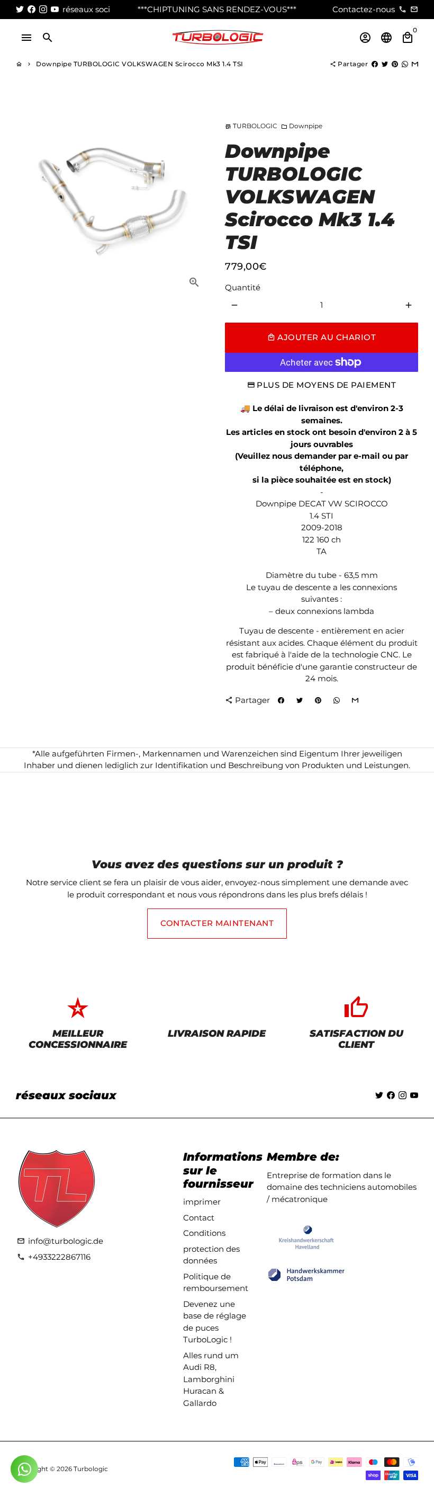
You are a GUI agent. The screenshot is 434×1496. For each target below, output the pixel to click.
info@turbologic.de (60, 1241)
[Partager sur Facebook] (375, 64)
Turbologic (91, 1469)
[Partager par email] (415, 64)
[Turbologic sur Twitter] (20, 9)
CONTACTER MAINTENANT (217, 923)
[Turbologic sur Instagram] (43, 9)
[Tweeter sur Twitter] (385, 64)
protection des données (211, 1255)
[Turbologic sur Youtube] (55, 9)
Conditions (204, 1233)
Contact (198, 1218)
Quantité (242, 287)
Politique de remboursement (215, 1282)
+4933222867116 (54, 1257)
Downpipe (301, 126)
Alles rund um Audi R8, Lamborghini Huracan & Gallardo (211, 1379)
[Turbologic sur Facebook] (31, 9)
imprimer (202, 1202)
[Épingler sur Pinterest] (395, 64)
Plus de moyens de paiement (326, 385)
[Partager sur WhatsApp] (405, 64)
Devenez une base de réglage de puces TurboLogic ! (214, 1322)
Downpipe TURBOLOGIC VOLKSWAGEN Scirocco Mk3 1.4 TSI (139, 64)
